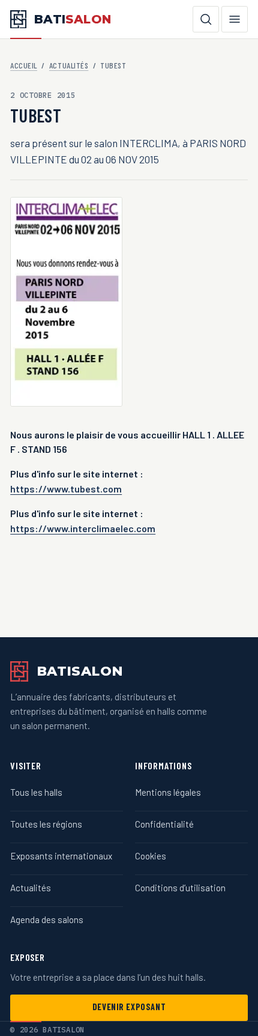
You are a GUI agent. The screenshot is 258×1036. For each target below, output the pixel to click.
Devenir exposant (129, 1007)
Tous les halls (36, 792)
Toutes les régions (46, 824)
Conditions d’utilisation (180, 887)
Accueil (23, 65)
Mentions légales (168, 792)
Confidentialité (164, 824)
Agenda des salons (46, 919)
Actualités (68, 65)
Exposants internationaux (61, 855)
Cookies (150, 855)
